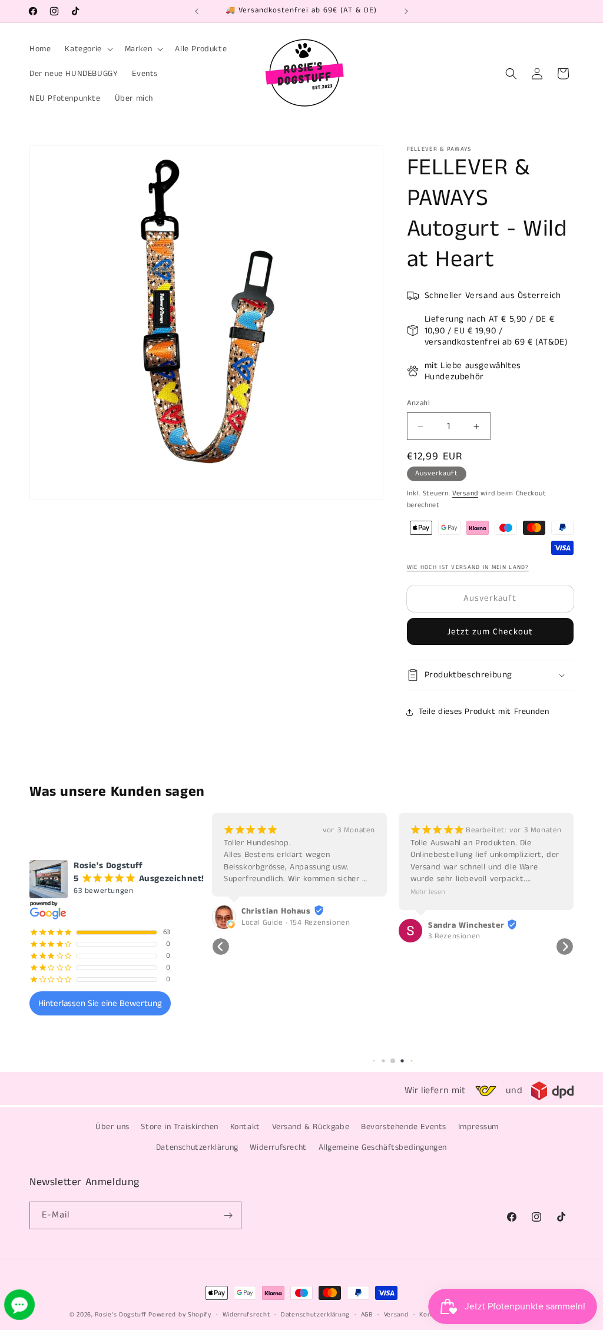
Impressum (478, 1127)
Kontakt (245, 1127)
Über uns (112, 1127)
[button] (87, 49)
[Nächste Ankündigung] (406, 11)
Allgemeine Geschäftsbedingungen (383, 1147)
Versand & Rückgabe (311, 1127)
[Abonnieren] (228, 1215)
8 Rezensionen (454, 923)
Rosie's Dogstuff (120, 1314)
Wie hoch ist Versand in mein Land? (468, 567)
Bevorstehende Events (403, 1127)
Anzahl (418, 403)
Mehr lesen (241, 892)
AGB (367, 1314)
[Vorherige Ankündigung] (197, 11)
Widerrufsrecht (278, 1147)
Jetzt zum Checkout (490, 632)
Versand (465, 493)
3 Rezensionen (267, 936)
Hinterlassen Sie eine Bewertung (100, 1003)
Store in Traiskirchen (179, 1127)
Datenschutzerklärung (197, 1147)
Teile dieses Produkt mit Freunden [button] (484, 711)
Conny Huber (453, 911)
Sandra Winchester (279, 925)
